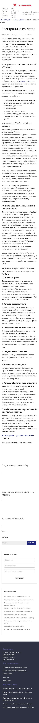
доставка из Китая (24, 435)
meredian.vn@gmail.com (11, 652)
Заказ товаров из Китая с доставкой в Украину (19, 618)
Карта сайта (7, 674)
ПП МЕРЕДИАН (6, 20)
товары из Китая (25, 81)
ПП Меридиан (8, 435)
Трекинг (6, 677)
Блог (15, 20)
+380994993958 (8, 655)
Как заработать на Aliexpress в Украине (17, 596)
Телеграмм (7, 680)
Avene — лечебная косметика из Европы (17, 608)
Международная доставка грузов (15, 667)
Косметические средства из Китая (15, 615)
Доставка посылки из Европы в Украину (17, 629)
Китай (5, 531)
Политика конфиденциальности (14, 670)
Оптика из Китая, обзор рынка (14, 626)
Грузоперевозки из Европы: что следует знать (19, 600)
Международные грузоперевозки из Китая (18, 611)
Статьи (21, 20)
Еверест (16, 35)
